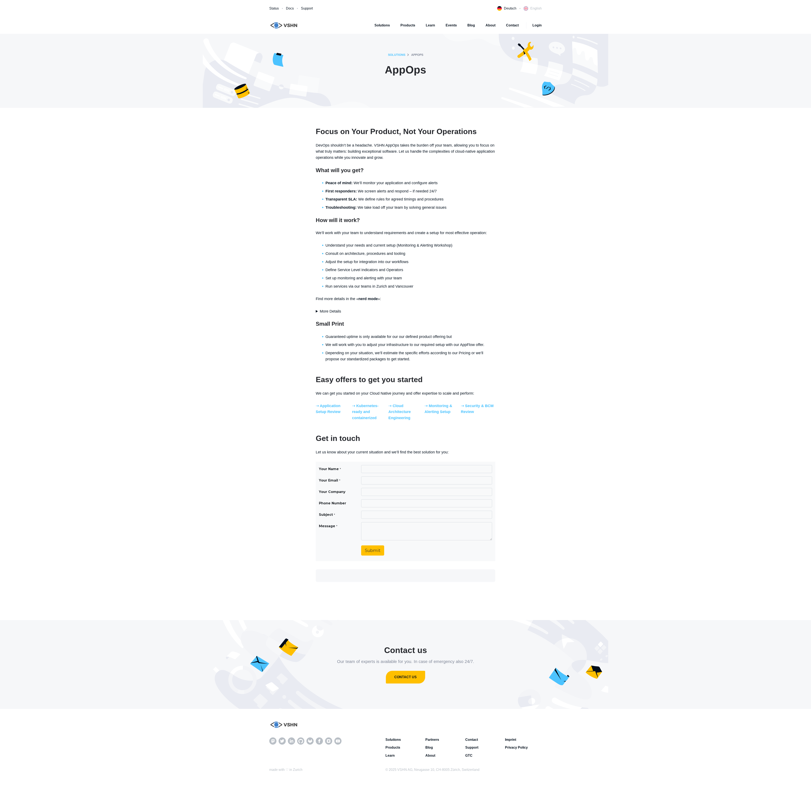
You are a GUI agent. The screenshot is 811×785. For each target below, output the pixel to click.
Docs (290, 8)
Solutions (382, 25)
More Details (330, 311)
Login (537, 25)
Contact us (405, 677)
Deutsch (510, 8)
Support (307, 8)
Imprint (510, 739)
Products (407, 25)
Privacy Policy (516, 747)
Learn (430, 25)
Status (274, 8)
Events (451, 25)
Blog (471, 25)
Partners (432, 739)
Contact (512, 25)
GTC (468, 755)
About (490, 25)
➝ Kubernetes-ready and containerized (365, 412)
